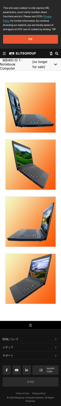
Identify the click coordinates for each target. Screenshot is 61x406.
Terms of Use (22, 393)
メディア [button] (8, 347)
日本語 (30, 381)
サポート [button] (8, 355)
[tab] (30, 339)
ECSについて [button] (10, 339)
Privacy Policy (38, 393)
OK (30, 39)
